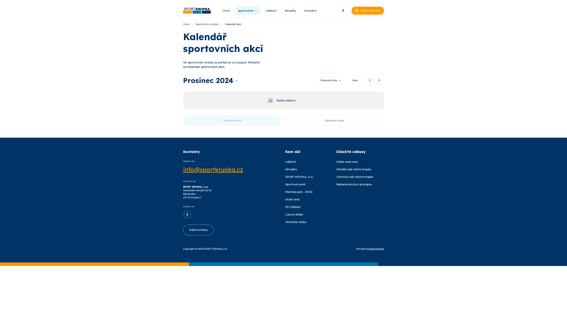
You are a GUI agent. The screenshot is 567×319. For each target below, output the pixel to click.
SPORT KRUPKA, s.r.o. (299, 177)
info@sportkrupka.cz (213, 169)
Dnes (355, 80)
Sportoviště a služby (207, 24)
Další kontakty (198, 230)
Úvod (226, 10)
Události (271, 10)
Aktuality (290, 10)
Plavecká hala (329, 80)
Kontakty (310, 10)
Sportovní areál (295, 184)
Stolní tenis (292, 199)
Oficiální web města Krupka (353, 169)
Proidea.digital (375, 248)
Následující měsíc (334, 120)
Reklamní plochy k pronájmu (354, 184)
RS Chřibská (292, 207)
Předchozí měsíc (232, 120)
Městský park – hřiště (299, 192)
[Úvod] (197, 11)
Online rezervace (347, 161)
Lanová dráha (294, 214)
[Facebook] (343, 10)
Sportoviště (245, 10)
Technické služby (295, 222)
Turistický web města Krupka (354, 177)
